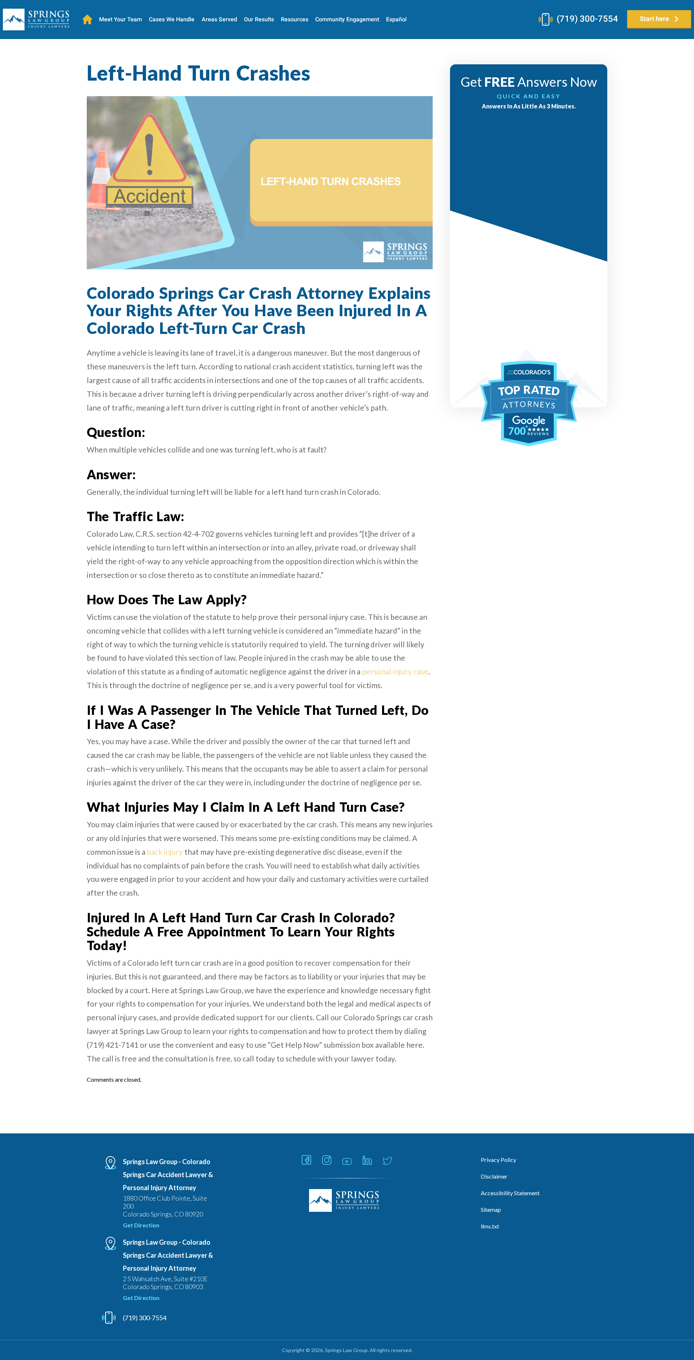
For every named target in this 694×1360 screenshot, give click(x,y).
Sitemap (491, 1209)
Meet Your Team (120, 19)
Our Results (259, 19)
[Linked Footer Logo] (347, 1201)
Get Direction (141, 1225)
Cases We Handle (171, 19)
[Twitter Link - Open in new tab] (387, 1161)
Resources (294, 19)
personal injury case (395, 671)
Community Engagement (347, 19)
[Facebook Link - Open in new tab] (306, 1160)
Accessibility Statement (510, 1192)
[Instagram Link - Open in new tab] (326, 1160)
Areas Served (219, 19)
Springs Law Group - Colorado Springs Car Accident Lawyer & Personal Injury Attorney (168, 1175)
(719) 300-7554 (587, 19)
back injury (165, 851)
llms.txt (490, 1226)
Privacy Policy (498, 1159)
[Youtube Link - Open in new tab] (347, 1162)
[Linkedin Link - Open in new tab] (367, 1160)
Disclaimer (494, 1176)
